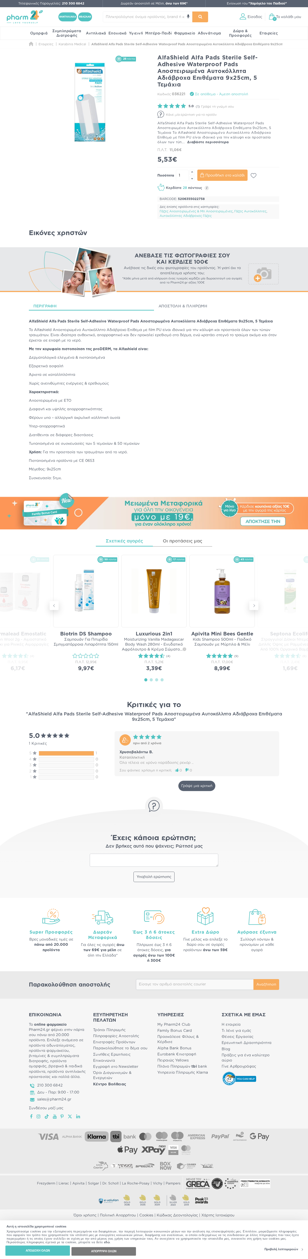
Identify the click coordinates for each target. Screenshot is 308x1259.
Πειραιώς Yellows (173, 1060)
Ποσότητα (165, 175)
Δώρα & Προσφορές (240, 33)
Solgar (93, 1183)
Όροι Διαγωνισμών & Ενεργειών (112, 1075)
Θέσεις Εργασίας (237, 1037)
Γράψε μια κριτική (196, 786)
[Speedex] (145, 1165)
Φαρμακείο (184, 33)
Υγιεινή (136, 33)
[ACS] (207, 1165)
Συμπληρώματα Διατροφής (66, 33)
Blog (226, 1049)
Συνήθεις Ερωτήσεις (112, 1054)
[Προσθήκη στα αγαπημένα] (253, 175)
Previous (54, 605)
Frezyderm (46, 1183)
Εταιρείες (269, 33)
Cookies (146, 1215)
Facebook (31, 1116)
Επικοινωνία (104, 1060)
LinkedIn (78, 1116)
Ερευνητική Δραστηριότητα (246, 1043)
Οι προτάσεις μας (182, 541)
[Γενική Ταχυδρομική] (121, 1165)
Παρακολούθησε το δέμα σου (120, 1048)
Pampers (173, 1183)
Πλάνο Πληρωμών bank (182, 1066)
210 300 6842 (50, 1085)
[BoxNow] (165, 1165)
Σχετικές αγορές (124, 541)
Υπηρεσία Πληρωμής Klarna (182, 1072)
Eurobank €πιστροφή (176, 1054)
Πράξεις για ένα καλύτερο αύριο (245, 1057)
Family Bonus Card (174, 1030)
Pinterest (62, 1116)
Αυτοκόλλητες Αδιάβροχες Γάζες (186, 216)
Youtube (55, 1116)
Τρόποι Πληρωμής (109, 1030)
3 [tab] (157, 680)
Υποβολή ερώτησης (154, 877)
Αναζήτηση (266, 984)
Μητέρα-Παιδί (158, 33)
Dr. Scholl (110, 1183)
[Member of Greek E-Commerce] (198, 1183)
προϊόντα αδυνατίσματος (51, 1045)
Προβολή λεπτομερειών (281, 1249)
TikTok (47, 1116)
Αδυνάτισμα (209, 33)
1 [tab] (146, 680)
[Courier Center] (186, 1165)
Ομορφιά (39, 33)
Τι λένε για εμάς (236, 1030)
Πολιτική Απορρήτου (118, 1215)
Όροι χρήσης (85, 1215)
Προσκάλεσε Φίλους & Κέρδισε (178, 1039)
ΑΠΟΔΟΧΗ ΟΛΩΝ (38, 1250)
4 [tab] (162, 680)
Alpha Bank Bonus (174, 1048)
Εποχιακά (117, 33)
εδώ (107, 1242)
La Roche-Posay (135, 1183)
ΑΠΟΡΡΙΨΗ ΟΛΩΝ (103, 1251)
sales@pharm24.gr (54, 1099)
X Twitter (70, 1116)
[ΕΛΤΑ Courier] (100, 1165)
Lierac (64, 1183)
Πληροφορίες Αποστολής (116, 1036)
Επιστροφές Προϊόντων (114, 1042)
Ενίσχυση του (257, 3)
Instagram (38, 1116)
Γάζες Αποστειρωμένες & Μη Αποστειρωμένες (196, 211)
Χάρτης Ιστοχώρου (217, 1215)
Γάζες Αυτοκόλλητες (250, 211)
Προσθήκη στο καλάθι (225, 175)
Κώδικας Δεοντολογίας (177, 1215)
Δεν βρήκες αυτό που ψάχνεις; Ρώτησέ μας (154, 846)
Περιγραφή (45, 306)
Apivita (78, 1183)
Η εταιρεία (231, 1024)
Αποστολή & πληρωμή (183, 306)
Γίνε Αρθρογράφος (239, 1066)
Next (253, 605)
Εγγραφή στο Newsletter (115, 1066)
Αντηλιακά (96, 33)
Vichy (157, 1183)
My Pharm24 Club (173, 1024)
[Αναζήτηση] (200, 16)
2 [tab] (151, 680)
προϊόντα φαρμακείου (49, 1051)
